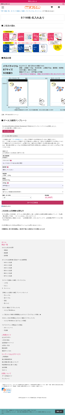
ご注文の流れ (6, 340)
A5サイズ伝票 (8, 265)
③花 (5, 300)
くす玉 (6, 283)
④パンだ (6, 303)
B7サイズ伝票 (8, 276)
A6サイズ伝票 (8, 268)
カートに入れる (32, 202)
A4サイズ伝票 (8, 262)
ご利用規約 (5, 356)
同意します (59, 411)
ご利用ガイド (6, 335)
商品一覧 (5, 244)
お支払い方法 (6, 345)
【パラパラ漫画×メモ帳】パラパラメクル (14, 280)
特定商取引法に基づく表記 (9, 364)
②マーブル (7, 298)
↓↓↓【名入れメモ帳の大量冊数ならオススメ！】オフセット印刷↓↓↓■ (21, 314)
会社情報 (4, 367)
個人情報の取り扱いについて (10, 362)
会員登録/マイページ (8, 342)
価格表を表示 (7, 206)
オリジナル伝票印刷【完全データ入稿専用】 (14, 259)
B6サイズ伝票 (8, 273)
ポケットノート (8, 327)
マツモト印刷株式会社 (31, 397)
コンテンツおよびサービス (11, 354)
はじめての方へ (6, 337)
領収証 (6, 250)
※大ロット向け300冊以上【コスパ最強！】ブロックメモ (18, 318)
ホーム (4, 242)
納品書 (6, 253)
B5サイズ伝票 (8, 270)
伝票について (6, 373)
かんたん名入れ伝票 (7, 247)
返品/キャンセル (6, 350)
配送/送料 (4, 348)
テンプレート (6, 378)
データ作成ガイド (18, 139)
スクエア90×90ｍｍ (10, 310)
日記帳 (6, 330)
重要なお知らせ (5, 4)
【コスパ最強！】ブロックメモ (11, 307)
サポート (4, 370)
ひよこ (6, 285)
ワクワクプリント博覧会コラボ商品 (12, 325)
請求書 (6, 255)
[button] (7, 390)
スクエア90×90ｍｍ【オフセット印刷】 (15, 320)
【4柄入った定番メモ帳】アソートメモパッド (15, 292)
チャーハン (7, 288)
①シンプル (8, 295)
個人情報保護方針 (7, 359)
